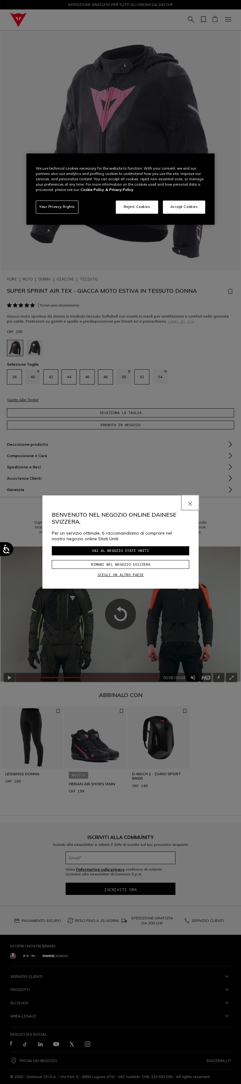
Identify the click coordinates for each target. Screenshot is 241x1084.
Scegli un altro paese (121, 574)
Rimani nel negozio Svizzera (120, 564)
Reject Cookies (137, 206)
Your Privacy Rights (57, 206)
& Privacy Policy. (119, 190)
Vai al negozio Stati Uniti (120, 550)
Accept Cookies (184, 206)
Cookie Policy (92, 190)
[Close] (190, 502)
